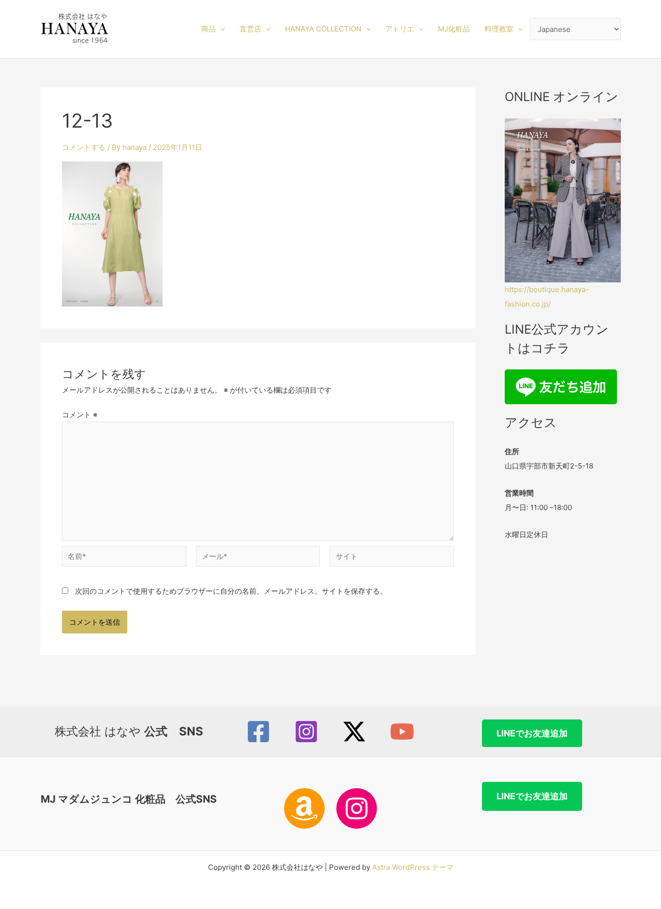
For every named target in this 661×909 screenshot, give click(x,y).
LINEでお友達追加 (532, 733)
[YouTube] (402, 731)
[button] (220, 29)
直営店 (250, 28)
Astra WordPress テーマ (412, 867)
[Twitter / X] (354, 731)
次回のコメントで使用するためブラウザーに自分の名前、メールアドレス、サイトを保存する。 (231, 591)
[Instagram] (306, 731)
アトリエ (399, 28)
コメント (79, 414)
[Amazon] (304, 808)
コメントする (83, 147)
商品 (208, 28)
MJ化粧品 (454, 28)
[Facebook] (258, 731)
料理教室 (498, 28)
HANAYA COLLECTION (323, 28)
